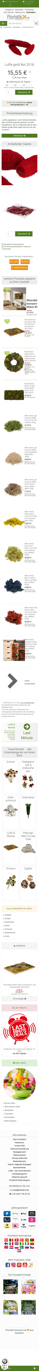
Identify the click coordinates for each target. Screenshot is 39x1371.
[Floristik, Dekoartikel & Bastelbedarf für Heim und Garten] (19, 17)
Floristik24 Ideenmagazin (19, 1180)
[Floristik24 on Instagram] (13, 1265)
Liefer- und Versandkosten (19, 1171)
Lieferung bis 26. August (28, 2)
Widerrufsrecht (19, 1155)
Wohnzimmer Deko (12, 1107)
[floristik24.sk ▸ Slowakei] (27, 1247)
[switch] (5, 1368)
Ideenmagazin (10, 1121)
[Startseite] (1, 27)
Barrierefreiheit (19, 1167)
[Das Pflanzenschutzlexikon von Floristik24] (11, 1307)
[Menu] (3, 23)
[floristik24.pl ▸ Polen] (17, 1247)
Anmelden (31, 12)
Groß (26, 261)
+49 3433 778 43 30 (21, 1194)
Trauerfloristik (7, 27)
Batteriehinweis (19, 1161)
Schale (7, 918)
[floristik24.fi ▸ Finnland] (6, 1244)
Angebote (20, 946)
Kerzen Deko (9, 1103)
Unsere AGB (19, 1146)
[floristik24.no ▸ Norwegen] (6, 1247)
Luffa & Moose (16, 27)
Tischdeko (8, 1114)
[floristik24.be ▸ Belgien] (11, 1240)
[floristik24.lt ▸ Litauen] (32, 1244)
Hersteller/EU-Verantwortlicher (13, 244)
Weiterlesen (19, 136)
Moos (7, 925)
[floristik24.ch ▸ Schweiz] (17, 1240)
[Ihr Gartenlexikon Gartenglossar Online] (28, 1307)
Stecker (7, 915)
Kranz (7, 936)
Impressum (19, 1142)
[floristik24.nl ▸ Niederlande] (11, 1247)
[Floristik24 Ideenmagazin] (30, 1265)
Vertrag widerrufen (19, 1158)
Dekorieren (9, 922)
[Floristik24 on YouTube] (25, 1265)
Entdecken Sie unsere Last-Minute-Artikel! (19, 1051)
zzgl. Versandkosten (27, 703)
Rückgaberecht (19, 1152)
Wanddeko (9, 1110)
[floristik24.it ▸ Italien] (27, 1244)
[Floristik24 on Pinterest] (19, 1265)
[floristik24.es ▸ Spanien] (27, 1240)
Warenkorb (20, 12)
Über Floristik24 (19, 1139)
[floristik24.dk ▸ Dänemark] (22, 1240)
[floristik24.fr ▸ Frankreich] (11, 1244)
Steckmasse (9, 932)
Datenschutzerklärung (19, 1149)
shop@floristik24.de (20, 1190)
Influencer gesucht (19, 1177)
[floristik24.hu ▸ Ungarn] (19, 1251)
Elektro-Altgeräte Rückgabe (19, 1164)
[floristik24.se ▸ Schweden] (22, 1247)
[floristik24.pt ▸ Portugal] (32, 1240)
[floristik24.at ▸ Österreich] (6, 1240)
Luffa (15, 261)
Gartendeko (9, 1117)
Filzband (8, 929)
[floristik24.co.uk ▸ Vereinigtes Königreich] (17, 1244)
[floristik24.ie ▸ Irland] (22, 1244)
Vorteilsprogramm (19, 1174)
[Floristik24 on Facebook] (8, 1265)
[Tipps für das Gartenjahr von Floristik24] (28, 1287)
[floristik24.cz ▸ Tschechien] (32, 1247)
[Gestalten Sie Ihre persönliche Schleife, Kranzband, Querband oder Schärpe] (11, 1287)
